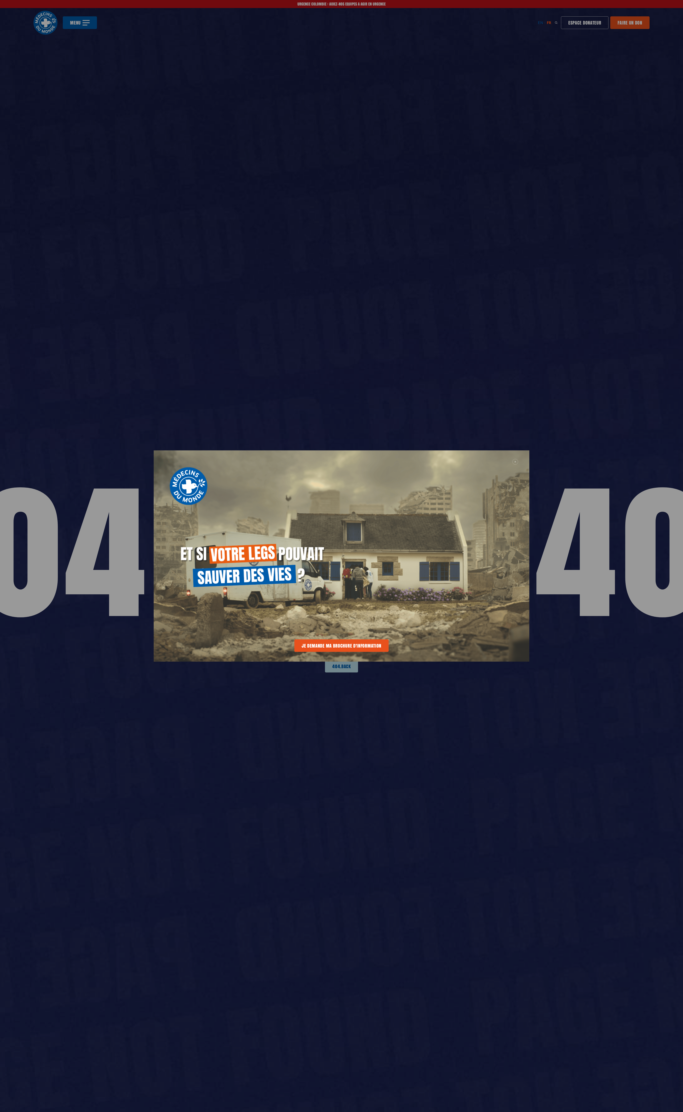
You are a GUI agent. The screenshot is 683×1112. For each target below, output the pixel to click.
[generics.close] (515, 462)
